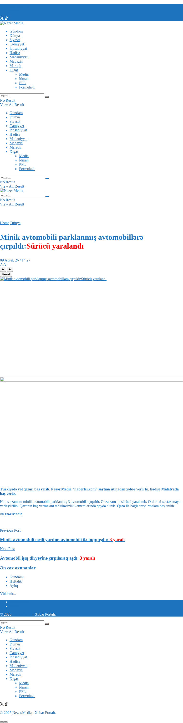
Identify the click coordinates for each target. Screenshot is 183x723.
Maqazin (16, 61)
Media (24, 74)
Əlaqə (14, 10)
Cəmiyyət (17, 44)
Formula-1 (27, 87)
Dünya (15, 35)
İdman (24, 79)
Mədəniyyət (18, 57)
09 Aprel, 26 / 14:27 (15, 260)
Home (4, 223)
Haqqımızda (19, 6)
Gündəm (16, 31)
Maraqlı (15, 66)
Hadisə (15, 53)
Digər (14, 70)
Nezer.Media (22, 614)
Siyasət (15, 40)
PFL (22, 83)
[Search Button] (47, 97)
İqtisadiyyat (18, 48)
